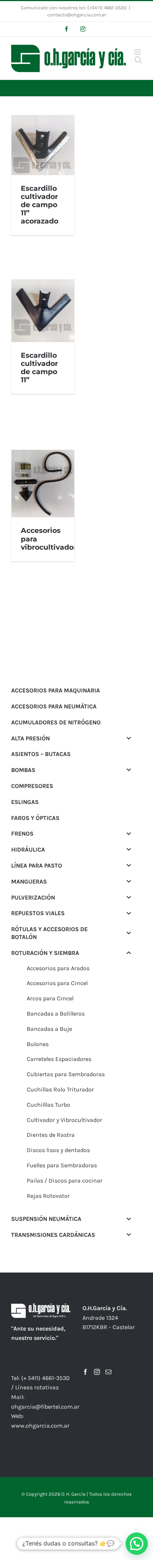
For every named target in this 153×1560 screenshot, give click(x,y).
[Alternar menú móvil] (138, 52)
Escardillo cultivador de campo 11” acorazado (39, 204)
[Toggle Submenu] (129, 738)
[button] (137, 1543)
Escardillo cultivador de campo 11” (39, 367)
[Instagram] (97, 1372)
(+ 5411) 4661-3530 (45, 1378)
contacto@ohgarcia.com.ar (76, 14)
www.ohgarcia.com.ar (40, 1425)
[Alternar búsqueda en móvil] (138, 60)
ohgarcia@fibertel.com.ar (45, 1406)
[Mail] (108, 1372)
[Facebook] (85, 1372)
